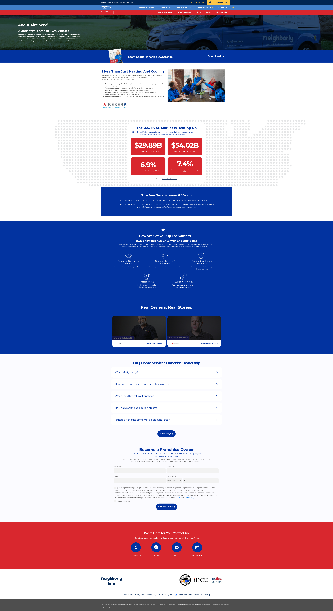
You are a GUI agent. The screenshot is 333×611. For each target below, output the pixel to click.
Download (214, 56)
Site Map (207, 595)
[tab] (166, 372)
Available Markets (184, 7)
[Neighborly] (106, 7)
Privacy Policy (189, 498)
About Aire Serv (222, 12)
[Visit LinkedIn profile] (109, 583)
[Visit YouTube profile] (114, 583)
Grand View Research (169, 179)
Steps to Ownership (164, 12)
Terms (179, 498)
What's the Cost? (185, 12)
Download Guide (204, 12)
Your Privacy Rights (185, 595)
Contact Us (198, 595)
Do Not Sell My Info (165, 595)
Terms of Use (128, 595)
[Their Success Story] (139, 329)
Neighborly (132, 75)
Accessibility (151, 595)
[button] (166, 372)
